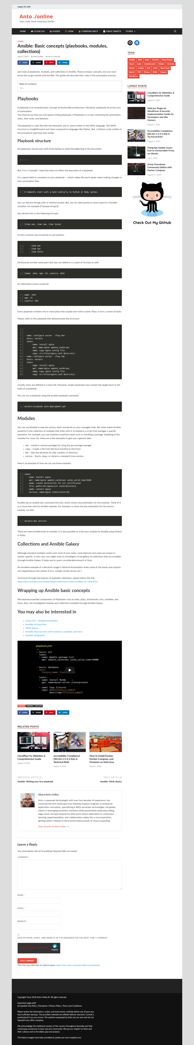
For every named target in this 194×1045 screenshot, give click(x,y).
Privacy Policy (55, 1006)
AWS (140, 60)
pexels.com (60, 1038)
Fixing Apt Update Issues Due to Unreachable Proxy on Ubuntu (160, 151)
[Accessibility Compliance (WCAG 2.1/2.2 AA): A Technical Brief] (70, 743)
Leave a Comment (52, 57)
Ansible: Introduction (35, 624)
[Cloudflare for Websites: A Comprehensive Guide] (33, 743)
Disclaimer (42, 1006)
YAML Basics (31, 628)
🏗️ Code (69, 31)
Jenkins (141, 68)
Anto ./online (36, 16)
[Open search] (175, 31)
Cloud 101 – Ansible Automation (41, 621)
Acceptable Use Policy (27, 1006)
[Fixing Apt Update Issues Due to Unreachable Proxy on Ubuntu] (136, 148)
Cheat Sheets (167, 60)
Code (139, 64)
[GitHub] (130, 42)
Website (21, 921)
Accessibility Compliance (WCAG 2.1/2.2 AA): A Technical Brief (67, 759)
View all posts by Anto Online (53, 826)
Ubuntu (163, 72)
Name (21, 895)
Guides (20, 41)
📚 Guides (55, 31)
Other (129, 31)
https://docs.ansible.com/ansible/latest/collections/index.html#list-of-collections (57, 582)
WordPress (133, 76)
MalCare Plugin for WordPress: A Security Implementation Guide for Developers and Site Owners (160, 114)
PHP (139, 72)
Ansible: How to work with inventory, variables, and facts (54, 632)
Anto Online (38, 57)
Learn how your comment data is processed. (78, 965)
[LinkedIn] (136, 42)
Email (21, 908)
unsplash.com (75, 1038)
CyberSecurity (150, 64)
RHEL (155, 72)
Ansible (30, 706)
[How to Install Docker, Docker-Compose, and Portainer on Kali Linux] (105, 743)
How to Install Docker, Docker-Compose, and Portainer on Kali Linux (101, 759)
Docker (132, 68)
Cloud (131, 64)
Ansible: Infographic (35, 635)
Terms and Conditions (72, 1006)
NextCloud (164, 68)
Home (23, 31)
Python (147, 72)
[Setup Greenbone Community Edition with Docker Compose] (136, 165)
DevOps (38, 706)
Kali (148, 68)
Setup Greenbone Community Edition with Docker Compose (159, 167)
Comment (23, 857)
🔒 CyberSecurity (88, 31)
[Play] (70, 670)
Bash (147, 60)
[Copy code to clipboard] (119, 161)
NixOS (131, 72)
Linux (155, 68)
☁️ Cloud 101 (38, 31)
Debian (161, 64)
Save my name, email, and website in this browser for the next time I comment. (62, 938)
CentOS (155, 60)
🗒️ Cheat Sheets (112, 31)
